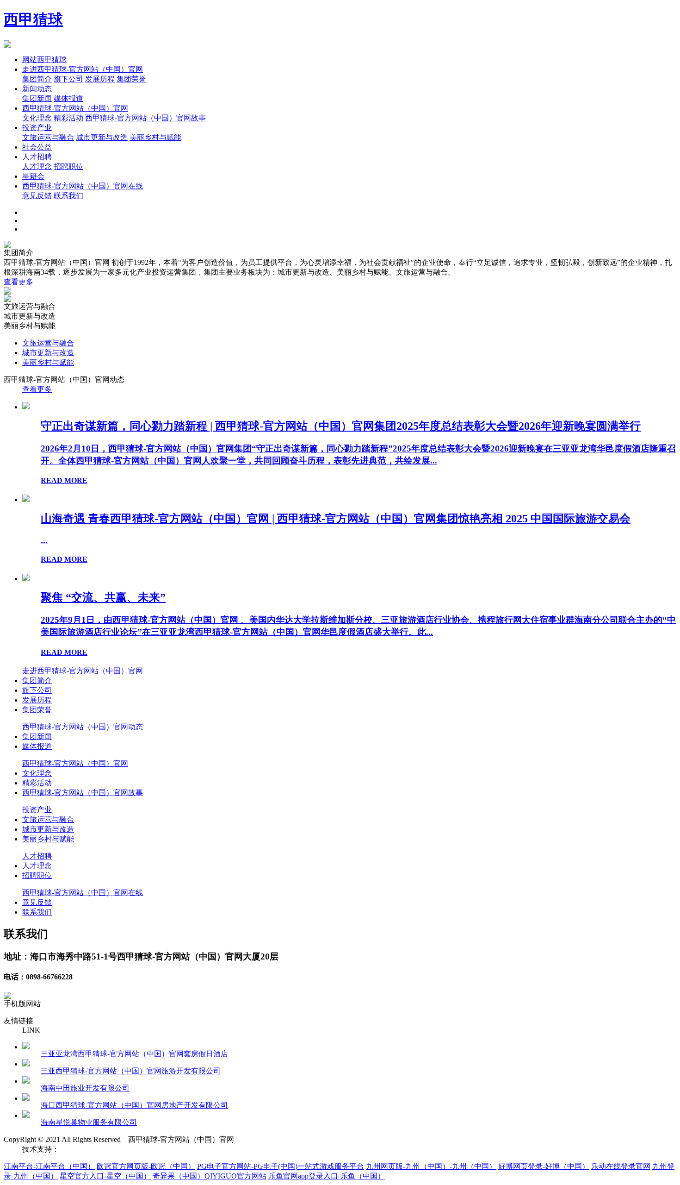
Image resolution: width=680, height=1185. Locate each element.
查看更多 (18, 282)
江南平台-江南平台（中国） (49, 1166)
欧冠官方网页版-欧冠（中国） (146, 1166)
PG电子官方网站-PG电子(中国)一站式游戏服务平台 (280, 1166)
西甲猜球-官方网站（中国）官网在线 (82, 186)
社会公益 (37, 147)
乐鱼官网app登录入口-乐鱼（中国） (326, 1176)
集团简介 (37, 79)
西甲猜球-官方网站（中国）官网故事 (145, 118)
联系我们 (68, 196)
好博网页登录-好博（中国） (543, 1166)
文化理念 (37, 118)
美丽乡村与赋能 (155, 137)
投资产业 (37, 128)
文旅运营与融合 (48, 137)
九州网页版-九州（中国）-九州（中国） (431, 1166)
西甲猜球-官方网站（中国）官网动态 (82, 727)
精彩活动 (68, 118)
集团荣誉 (131, 79)
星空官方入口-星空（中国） (105, 1176)
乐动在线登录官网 (620, 1166)
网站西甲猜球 (44, 59)
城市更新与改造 (102, 137)
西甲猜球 (33, 19)
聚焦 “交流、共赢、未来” (103, 597)
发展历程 (100, 79)
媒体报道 (68, 98)
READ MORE (64, 480)
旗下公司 (68, 79)
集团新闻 (37, 98)
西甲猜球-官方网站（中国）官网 (75, 108)
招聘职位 (68, 166)
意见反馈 (37, 196)
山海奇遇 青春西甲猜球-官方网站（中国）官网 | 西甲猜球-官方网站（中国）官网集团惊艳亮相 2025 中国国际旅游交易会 (336, 519)
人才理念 (37, 166)
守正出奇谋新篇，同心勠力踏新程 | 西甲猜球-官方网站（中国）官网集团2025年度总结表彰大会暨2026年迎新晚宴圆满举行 (341, 426)
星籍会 (33, 176)
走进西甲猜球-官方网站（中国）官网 (82, 69)
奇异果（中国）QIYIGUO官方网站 (209, 1176)
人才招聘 (37, 157)
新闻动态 (37, 89)
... (44, 540)
